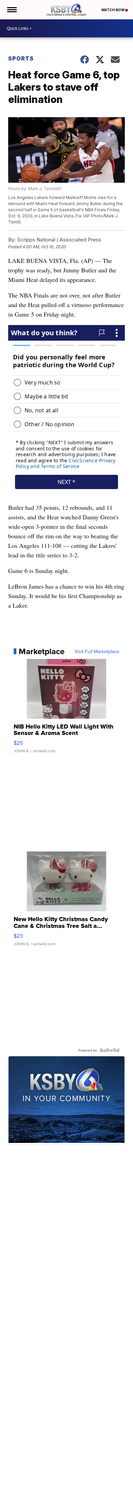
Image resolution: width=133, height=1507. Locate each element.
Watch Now (113, 10)
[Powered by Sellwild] (109, 1050)
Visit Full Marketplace (97, 651)
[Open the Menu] (11, 10)
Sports (21, 58)
